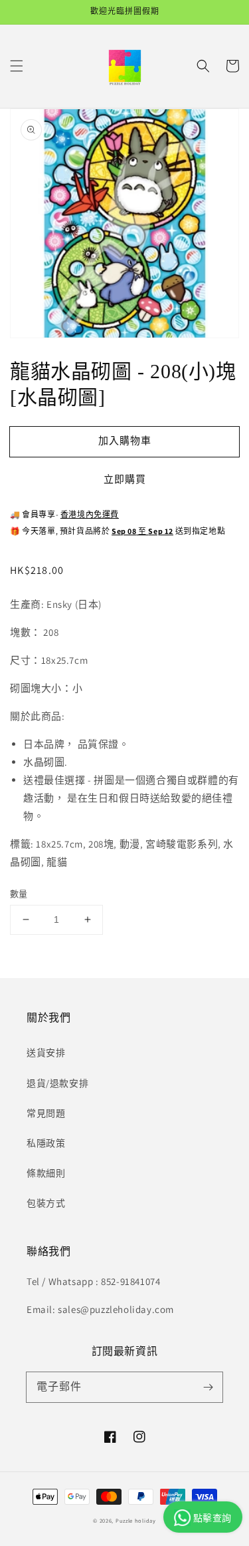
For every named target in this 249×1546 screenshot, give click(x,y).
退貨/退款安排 (57, 1083)
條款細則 (46, 1173)
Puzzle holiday (136, 1520)
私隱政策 (46, 1143)
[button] (16, 66)
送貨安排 (46, 1053)
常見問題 (46, 1113)
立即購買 (125, 479)
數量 (19, 894)
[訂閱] (207, 1387)
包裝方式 (46, 1203)
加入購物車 (124, 440)
